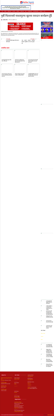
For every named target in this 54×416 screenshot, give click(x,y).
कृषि (25, 11)
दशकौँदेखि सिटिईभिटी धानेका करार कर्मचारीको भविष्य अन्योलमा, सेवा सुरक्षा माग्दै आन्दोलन (33, 75)
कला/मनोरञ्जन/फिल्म (35, 11)
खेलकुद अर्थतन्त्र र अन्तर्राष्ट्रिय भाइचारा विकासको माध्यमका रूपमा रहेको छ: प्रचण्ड (49, 351)
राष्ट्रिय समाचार (9, 11)
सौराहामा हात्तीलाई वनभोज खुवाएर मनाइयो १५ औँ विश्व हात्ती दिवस (20, 74)
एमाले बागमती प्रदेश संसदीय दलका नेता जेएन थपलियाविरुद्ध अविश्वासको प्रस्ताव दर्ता (7, 75)
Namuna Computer (50, 414)
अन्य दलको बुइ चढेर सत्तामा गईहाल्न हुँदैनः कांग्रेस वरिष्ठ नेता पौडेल (49, 346)
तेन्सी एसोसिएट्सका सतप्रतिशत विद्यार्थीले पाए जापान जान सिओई (49, 355)
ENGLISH (41, 11)
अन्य (44, 11)
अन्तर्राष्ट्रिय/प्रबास (30, 11)
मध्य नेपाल (14, 11)
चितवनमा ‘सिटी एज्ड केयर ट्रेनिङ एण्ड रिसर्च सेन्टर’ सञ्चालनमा (49, 365)
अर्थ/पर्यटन (18, 11)
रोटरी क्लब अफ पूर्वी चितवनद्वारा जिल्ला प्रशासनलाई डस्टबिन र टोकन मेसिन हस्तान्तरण (20, 61)
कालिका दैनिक (5, 19)
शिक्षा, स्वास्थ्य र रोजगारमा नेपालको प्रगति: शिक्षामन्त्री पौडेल (49, 360)
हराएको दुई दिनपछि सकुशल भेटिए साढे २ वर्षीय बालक (6, 60)
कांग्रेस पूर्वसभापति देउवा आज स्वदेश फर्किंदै (49, 321)
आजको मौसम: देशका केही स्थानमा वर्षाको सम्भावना (49, 327)
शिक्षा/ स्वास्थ (22, 11)
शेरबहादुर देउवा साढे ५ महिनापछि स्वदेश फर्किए (49, 316)
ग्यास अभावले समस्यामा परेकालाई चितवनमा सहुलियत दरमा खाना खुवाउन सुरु (33, 61)
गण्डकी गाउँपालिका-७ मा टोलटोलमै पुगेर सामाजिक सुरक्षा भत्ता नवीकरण (49, 307)
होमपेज (5, 11)
